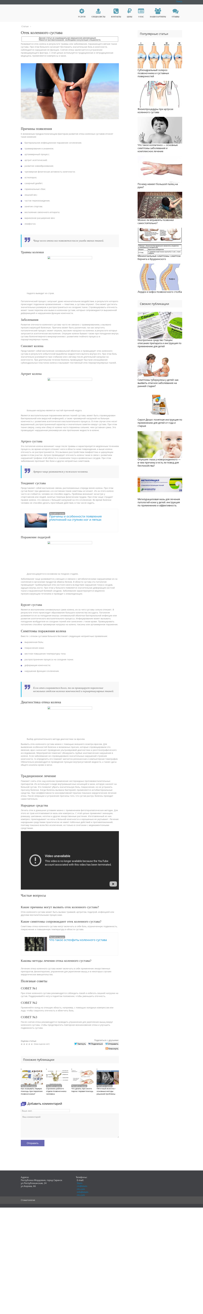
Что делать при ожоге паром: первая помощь (82, 1090)
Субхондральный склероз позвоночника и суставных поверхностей (153, 73)
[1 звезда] (22, 1044)
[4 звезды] (29, 1044)
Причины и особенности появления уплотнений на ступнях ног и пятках (75, 518)
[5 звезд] (32, 1044)
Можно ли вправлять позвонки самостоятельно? (156, 221)
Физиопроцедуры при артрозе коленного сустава (155, 110)
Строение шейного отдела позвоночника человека (56, 1091)
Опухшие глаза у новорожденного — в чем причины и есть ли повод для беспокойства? (159, 462)
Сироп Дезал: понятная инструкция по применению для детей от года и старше (160, 423)
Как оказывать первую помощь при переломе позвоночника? (32, 1091)
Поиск (179, 1)
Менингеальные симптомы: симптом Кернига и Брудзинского (159, 257)
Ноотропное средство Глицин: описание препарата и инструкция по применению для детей (159, 343)
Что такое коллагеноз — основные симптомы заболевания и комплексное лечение (158, 148)
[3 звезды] (27, 1044)
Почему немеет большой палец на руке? (158, 185)
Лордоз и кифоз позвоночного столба (160, 291)
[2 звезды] (24, 1044)
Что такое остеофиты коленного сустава (78, 940)
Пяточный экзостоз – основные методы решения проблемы (106, 1091)
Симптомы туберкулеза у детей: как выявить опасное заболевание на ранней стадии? (158, 383)
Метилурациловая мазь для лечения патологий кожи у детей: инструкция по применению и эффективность (159, 502)
